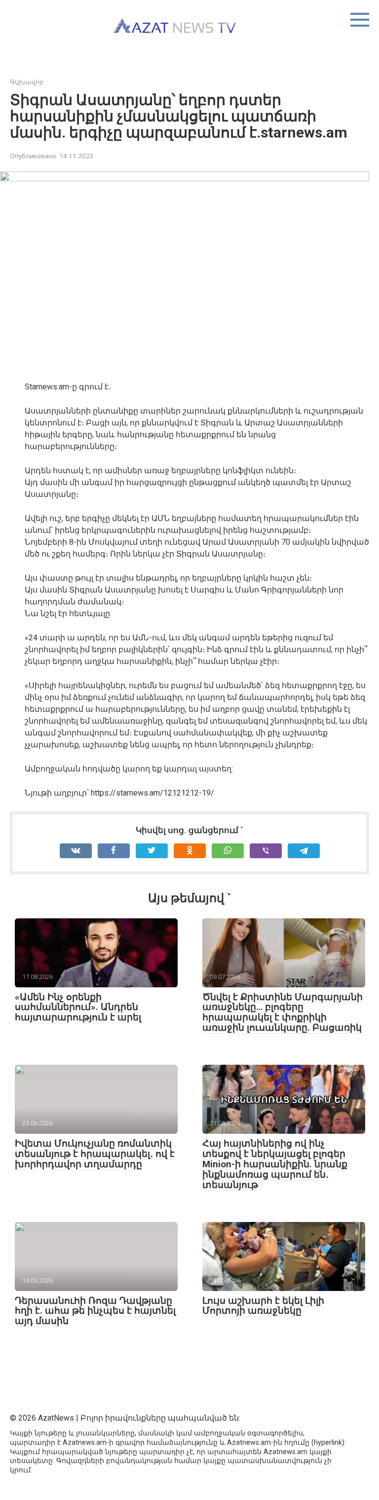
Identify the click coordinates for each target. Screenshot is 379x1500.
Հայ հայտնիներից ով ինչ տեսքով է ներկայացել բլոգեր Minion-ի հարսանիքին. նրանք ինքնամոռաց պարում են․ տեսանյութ (274, 1164)
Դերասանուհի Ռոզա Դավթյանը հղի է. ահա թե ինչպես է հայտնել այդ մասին (95, 1311)
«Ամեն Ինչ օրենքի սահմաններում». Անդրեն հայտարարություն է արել (78, 1007)
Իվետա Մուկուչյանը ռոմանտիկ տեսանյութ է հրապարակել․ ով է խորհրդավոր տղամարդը (95, 1154)
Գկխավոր (26, 82)
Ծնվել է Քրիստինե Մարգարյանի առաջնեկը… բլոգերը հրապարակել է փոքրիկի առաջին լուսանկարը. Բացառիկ (282, 1012)
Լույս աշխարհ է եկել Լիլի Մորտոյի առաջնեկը (263, 1306)
